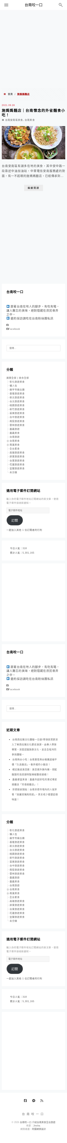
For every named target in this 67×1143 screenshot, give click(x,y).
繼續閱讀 (33, 188)
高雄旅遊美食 (17, 452)
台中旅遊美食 (17, 417)
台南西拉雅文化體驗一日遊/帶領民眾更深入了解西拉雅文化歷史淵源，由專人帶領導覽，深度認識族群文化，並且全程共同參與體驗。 (35, 747)
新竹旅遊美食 (17, 409)
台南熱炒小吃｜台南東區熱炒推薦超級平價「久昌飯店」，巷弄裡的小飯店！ (34, 762)
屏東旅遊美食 (17, 456)
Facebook (14, 329)
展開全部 (11, 377)
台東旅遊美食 (17, 460)
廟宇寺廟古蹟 (17, 389)
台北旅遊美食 (17, 401)
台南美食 (30, 120)
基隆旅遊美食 (17, 393)
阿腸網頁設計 (39, 1129)
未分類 (13, 472)
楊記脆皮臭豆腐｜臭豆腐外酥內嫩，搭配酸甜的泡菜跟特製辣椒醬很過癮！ (34, 772)
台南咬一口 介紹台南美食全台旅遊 (37, 1122)
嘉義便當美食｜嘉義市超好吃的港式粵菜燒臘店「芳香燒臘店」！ (34, 782)
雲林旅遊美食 (17, 425)
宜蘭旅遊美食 (17, 468)
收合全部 (24, 377)
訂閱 (14, 520)
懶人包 (13, 385)
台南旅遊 (15, 437)
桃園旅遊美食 (17, 405)
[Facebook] (7, 325)
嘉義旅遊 (15, 429)
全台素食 (15, 448)
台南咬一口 (34, 5)
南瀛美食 (15, 444)
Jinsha (36, 1125)
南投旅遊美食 (17, 421)
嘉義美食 (15, 433)
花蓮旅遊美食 (17, 464)
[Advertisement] (33, 48)
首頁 (10, 94)
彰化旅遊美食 (17, 381)
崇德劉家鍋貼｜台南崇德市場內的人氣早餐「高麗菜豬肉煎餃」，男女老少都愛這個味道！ (35, 794)
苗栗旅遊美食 (17, 413)
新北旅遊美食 (17, 397)
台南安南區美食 (14, 120)
